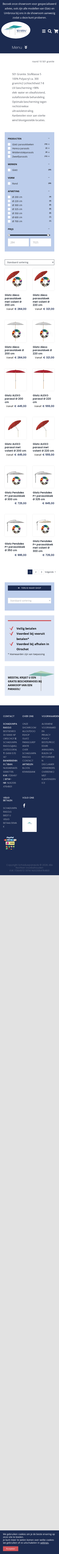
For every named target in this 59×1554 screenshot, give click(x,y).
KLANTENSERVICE (49, 781)
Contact (27, 760)
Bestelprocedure (48, 744)
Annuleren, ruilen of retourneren (48, 755)
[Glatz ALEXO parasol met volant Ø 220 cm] (43, 428)
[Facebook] (24, 805)
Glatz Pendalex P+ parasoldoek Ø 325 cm (43, 496)
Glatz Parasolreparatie (28, 742)
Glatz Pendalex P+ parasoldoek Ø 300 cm (15, 496)
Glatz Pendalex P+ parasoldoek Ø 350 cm (15, 547)
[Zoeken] (50, 31)
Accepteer (10, 1548)
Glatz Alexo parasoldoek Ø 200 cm (14, 350)
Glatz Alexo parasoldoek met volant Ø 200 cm (13, 300)
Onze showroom (29, 725)
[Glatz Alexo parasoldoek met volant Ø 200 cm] (15, 279)
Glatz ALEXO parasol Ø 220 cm (42, 399)
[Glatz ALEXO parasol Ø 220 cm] (43, 380)
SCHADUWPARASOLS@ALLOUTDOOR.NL (10, 746)
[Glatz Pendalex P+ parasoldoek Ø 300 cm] (15, 477)
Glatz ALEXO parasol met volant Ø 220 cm (43, 447)
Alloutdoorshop (28, 733)
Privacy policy (46, 736)
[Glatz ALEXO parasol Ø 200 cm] (15, 380)
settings (44, 1542)
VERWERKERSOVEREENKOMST (48, 771)
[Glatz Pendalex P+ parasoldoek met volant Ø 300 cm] (43, 525)
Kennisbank (28, 771)
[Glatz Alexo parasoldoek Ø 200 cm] (15, 331)
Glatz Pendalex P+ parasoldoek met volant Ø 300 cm (43, 546)
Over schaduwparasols (29, 753)
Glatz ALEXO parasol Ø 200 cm (14, 399)
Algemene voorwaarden (49, 727)
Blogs (26, 768)
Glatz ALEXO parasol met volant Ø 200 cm (15, 447)
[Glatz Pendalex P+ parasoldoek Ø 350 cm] (15, 526)
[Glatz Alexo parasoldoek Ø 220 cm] (43, 331)
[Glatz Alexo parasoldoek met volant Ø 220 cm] (43, 279)
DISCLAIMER (48, 764)
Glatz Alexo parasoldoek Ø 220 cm (42, 350)
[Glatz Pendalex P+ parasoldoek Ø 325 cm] (43, 477)
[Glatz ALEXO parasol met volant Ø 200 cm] (15, 428)
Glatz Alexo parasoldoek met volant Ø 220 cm (41, 300)
